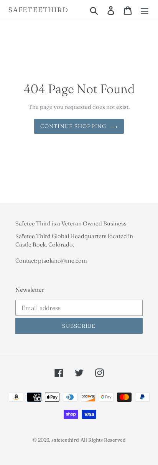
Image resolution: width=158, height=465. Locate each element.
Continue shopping (73, 126)
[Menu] (144, 10)
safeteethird (38, 10)
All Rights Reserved (103, 440)
